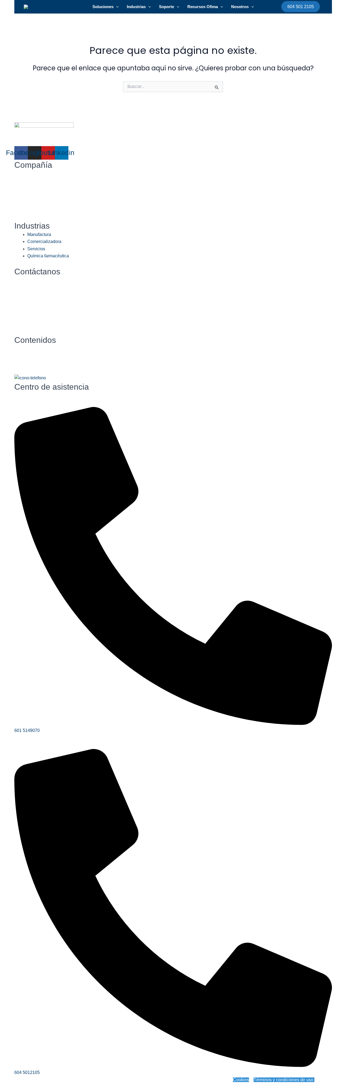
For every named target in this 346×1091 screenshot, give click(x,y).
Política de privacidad (163, 1079)
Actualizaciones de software (41, 294)
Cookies (241, 1079)
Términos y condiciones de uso (284, 1079)
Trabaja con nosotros (35, 287)
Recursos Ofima (202, 6)
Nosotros (240, 6)
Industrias (136, 6)
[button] (116, 7)
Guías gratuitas (28, 356)
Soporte (166, 6)
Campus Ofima (29, 363)
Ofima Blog (25, 348)
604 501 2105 (300, 6)
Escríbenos (25, 280)
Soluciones (103, 6)
